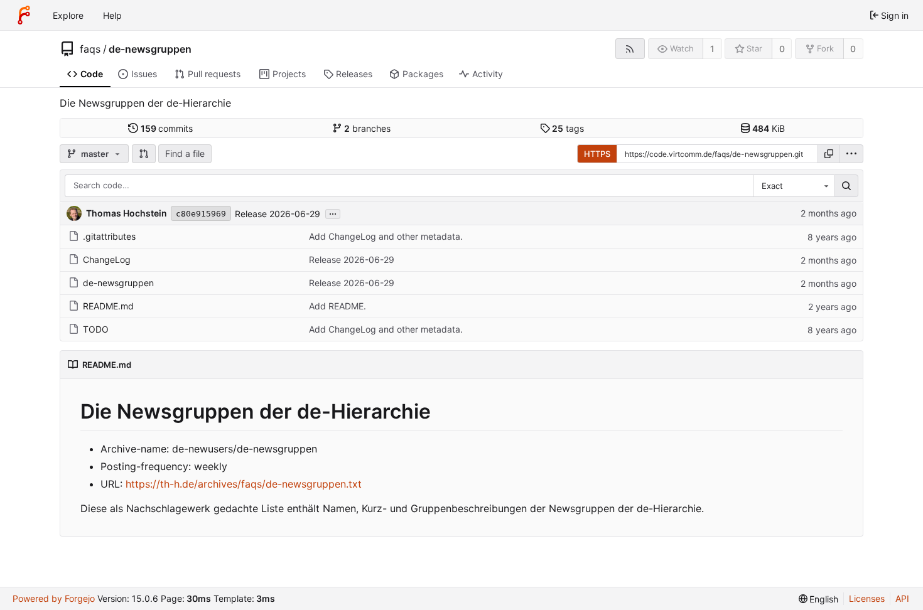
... (333, 213)
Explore (68, 15)
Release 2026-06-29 (277, 213)
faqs (90, 49)
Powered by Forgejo (54, 598)
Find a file (185, 153)
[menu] (851, 153)
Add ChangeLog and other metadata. (386, 236)
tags (568, 128)
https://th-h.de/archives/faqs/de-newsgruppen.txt (244, 484)
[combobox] (793, 185)
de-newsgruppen (150, 49)
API (902, 598)
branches (367, 128)
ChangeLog (107, 259)
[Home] (23, 15)
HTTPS (597, 154)
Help (112, 15)
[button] (144, 153)
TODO (96, 329)
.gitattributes (109, 236)
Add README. (337, 306)
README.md (108, 306)
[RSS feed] (630, 48)
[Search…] (846, 185)
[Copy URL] (829, 153)
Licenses (867, 598)
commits (167, 128)
